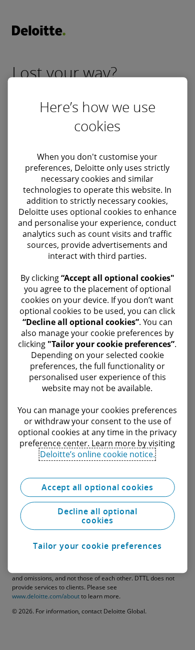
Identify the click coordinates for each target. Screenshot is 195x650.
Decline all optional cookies (98, 516)
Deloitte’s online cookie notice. (97, 454)
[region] (98, 325)
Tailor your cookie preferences (97, 545)
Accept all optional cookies (98, 487)
